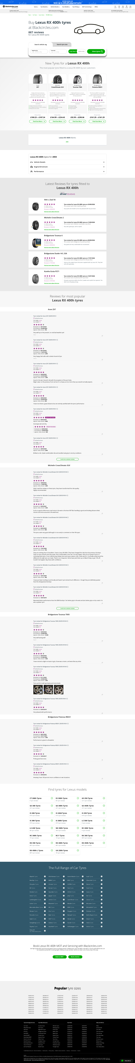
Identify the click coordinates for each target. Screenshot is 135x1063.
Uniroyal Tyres (56, 1041)
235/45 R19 (75, 1013)
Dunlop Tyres (41, 1035)
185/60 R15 (31, 1003)
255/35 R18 (104, 997)
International (73, 1050)
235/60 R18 (89, 1003)
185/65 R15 (31, 1005)
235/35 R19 (75, 1003)
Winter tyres (99, 1041)
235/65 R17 (89, 1005)
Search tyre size (62, 44)
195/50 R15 (31, 1007)
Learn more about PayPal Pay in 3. (38, 1060)
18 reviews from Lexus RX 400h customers (97, 103)
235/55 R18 (89, 999)
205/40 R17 (46, 995)
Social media (99, 1044)
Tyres (35, 7)
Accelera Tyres (41, 1025)
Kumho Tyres (41, 1046)
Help (119, 7)
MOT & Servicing (86, 7)
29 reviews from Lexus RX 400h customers (58, 103)
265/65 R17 (104, 1011)
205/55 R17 (46, 1003)
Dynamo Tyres (41, 1037)
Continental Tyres (42, 1033)
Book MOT (26, 1033)
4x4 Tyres (26, 1029)
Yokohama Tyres (56, 1044)
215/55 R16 (46, 1011)
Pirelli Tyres (55, 1029)
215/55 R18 (60, 995)
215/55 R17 (46, 1013)
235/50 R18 (89, 995)
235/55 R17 (89, 997)
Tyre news (98, 1037)
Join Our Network (27, 1046)
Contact (123, 7)
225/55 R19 (75, 997)
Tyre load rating (99, 1035)
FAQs (97, 1025)
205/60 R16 (46, 1005)
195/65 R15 (31, 1013)
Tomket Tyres (56, 1037)
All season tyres (99, 1039)
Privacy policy (51, 1050)
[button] (115, 7)
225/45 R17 (60, 1007)
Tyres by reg (99, 1033)
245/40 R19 (89, 1011)
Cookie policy (44, 1050)
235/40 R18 (75, 1005)
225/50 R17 (60, 1013)
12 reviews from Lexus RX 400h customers (78, 103)
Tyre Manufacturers (43, 1022)
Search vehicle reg (41, 44)
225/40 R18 (60, 1003)
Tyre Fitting (75, 7)
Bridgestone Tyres (42, 1031)
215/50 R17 (46, 1009)
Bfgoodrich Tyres (42, 1029)
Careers (78, 1050)
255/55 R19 (104, 1009)
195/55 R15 (31, 1009)
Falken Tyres (41, 1039)
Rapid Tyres (55, 1033)
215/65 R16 (60, 1001)
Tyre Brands (44, 7)
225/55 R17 (75, 995)
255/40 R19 (104, 1003)
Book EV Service (27, 1041)
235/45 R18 (75, 1011)
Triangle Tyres (56, 1046)
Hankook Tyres (41, 1043)
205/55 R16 (46, 1001)
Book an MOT (59, 957)
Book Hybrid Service (28, 1043)
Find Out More (37, 121)
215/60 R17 (60, 999)
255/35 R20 (104, 1001)
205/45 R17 (46, 997)
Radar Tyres (55, 1031)
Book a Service (75, 957)
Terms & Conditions (37, 1050)
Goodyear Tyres (41, 1041)
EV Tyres (26, 1031)
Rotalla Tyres (55, 1035)
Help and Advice (100, 1022)
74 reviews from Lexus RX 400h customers (38, 103)
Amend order (99, 1027)
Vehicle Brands (55, 7)
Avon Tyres (40, 1027)
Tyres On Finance (27, 1044)
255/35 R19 (104, 999)
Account (126, 7)
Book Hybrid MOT (27, 1037)
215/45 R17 (46, 1007)
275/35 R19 (104, 1013)
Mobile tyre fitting (100, 1043)
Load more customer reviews (67, 459)
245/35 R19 (89, 1007)
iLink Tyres (40, 1044)
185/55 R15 (31, 1001)
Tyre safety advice (100, 1046)
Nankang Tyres (56, 1027)
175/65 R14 (31, 997)
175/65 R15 (31, 999)
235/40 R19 (75, 1007)
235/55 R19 (89, 1001)
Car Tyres (26, 1025)
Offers (96, 7)
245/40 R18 (89, 1009)
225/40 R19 (60, 1005)
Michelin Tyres (56, 1025)
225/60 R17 (75, 999)
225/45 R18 (60, 1009)
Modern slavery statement (60, 1050)
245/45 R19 (104, 995)
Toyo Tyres (55, 1039)
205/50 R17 (46, 999)
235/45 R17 (75, 1009)
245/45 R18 (89, 1013)
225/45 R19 (60, 1011)
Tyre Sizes (69, 1022)
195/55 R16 (31, 1011)
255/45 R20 (104, 1005)
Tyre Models (65, 7)
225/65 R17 (75, 1001)
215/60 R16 (60, 997)
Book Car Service (27, 1039)
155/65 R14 (31, 995)
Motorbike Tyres (27, 1027)
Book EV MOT (27, 1035)
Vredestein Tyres (56, 1043)
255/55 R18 (104, 1007)
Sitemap (68, 1050)
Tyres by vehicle (99, 1031)
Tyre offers (98, 1029)
